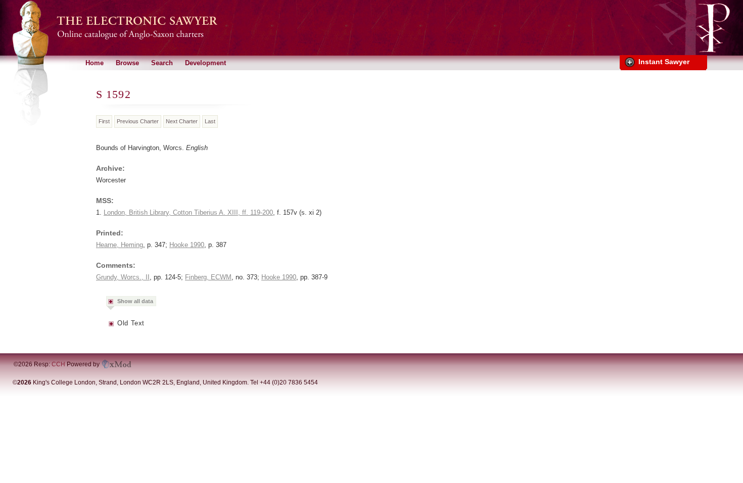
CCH (58, 364)
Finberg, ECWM (208, 277)
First (104, 121)
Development (205, 63)
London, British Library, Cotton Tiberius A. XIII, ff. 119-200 (188, 212)
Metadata (112, 327)
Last (210, 121)
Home (94, 63)
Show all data (135, 301)
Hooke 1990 (186, 245)
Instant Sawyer (663, 62)
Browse (127, 63)
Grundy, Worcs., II (123, 277)
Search (162, 63)
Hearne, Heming (119, 245)
